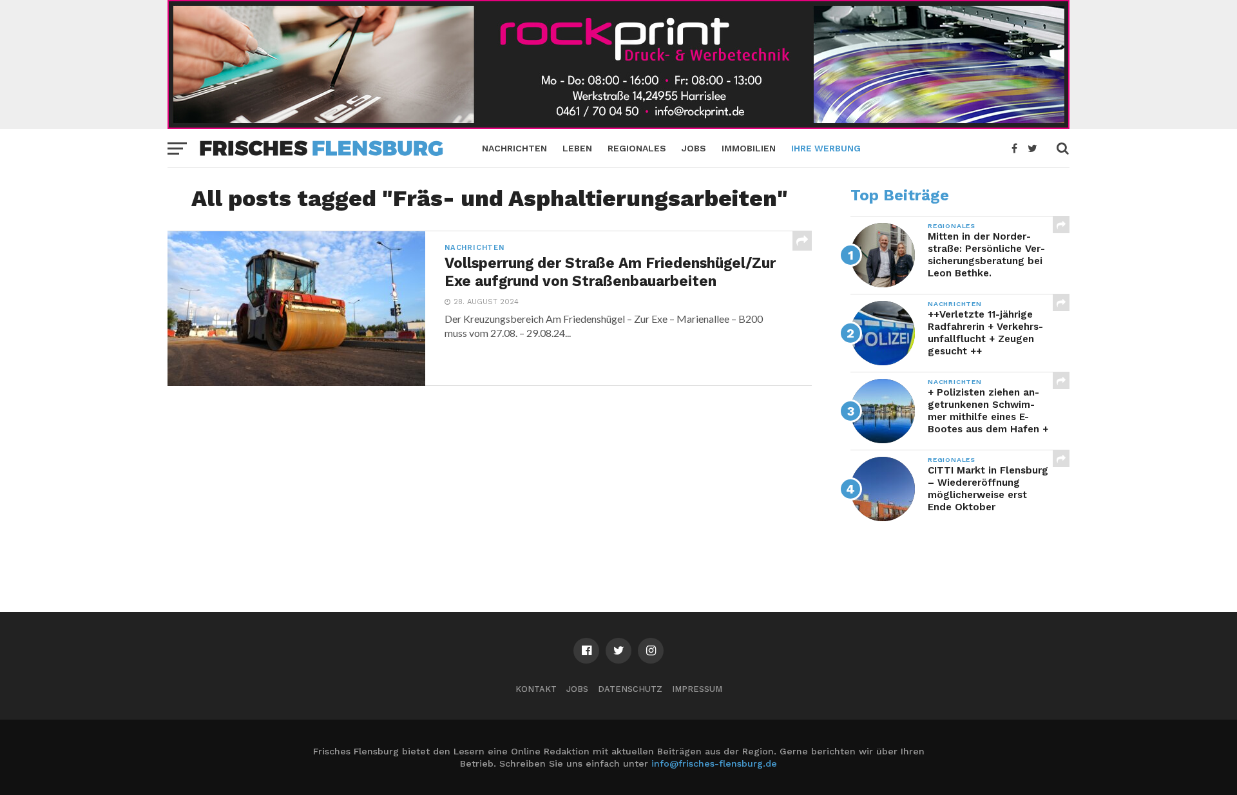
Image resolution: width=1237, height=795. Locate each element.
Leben (577, 148)
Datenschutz (630, 689)
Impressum (697, 689)
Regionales (637, 148)
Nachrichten (514, 148)
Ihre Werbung (826, 148)
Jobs (694, 148)
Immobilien (749, 148)
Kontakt (536, 689)
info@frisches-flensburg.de (714, 763)
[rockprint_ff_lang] (618, 125)
